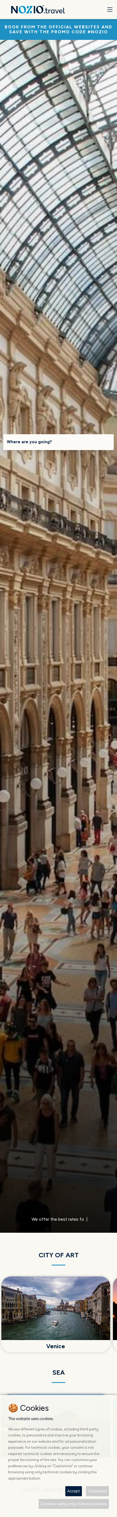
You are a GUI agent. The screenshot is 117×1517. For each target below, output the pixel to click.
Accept (73, 1491)
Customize (97, 1491)
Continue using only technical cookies (74, 1503)
